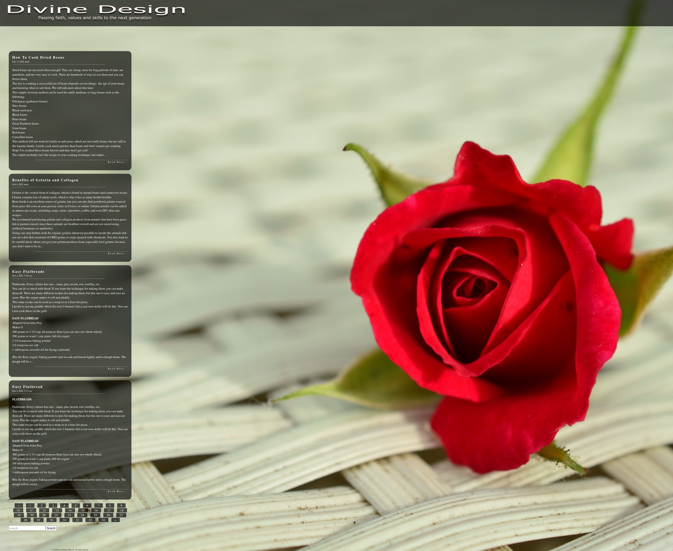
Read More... (118, 161)
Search (51, 528)
